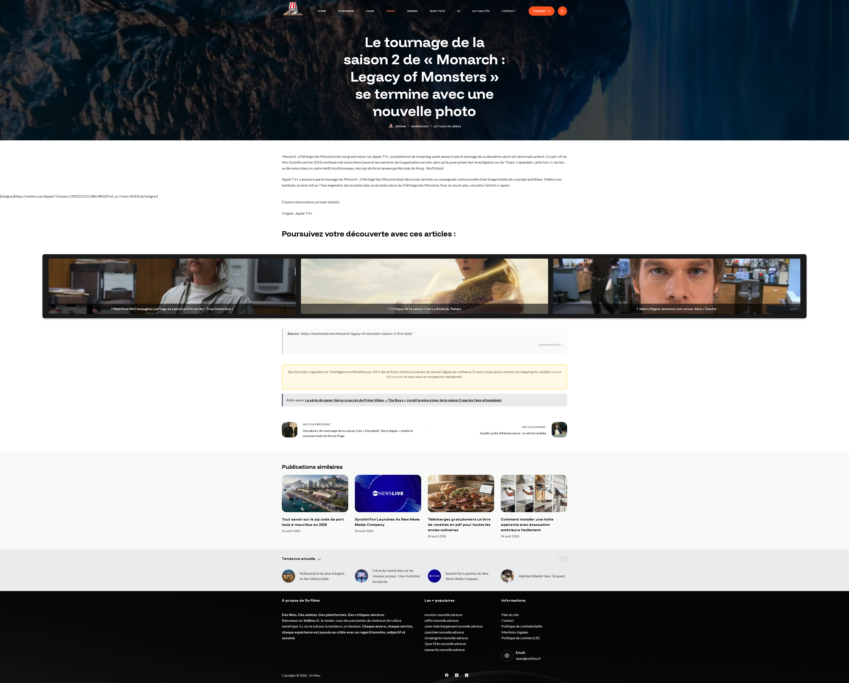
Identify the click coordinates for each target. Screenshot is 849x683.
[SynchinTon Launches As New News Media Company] (388, 493)
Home (322, 11)
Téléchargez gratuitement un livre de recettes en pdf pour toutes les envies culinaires (459, 524)
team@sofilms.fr (528, 658)
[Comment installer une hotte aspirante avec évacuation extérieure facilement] (534, 493)
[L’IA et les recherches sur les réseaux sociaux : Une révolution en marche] (361, 576)
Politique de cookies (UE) (520, 638)
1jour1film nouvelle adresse (445, 643)
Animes (412, 11)
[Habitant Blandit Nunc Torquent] (507, 576)
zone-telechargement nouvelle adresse (453, 626)
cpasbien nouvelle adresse (444, 632)
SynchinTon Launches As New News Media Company (467, 576)
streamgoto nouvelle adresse (446, 638)
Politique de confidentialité (521, 626)
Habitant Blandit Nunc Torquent (541, 576)
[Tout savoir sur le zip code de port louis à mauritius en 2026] (315, 493)
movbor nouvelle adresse (443, 614)
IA (458, 11)
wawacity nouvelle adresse (444, 649)
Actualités (481, 11)
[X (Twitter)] (456, 675)
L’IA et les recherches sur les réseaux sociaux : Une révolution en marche (396, 576)
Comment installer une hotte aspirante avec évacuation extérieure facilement (527, 524)
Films (370, 11)
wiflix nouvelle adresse (441, 620)
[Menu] (562, 11)
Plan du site (510, 614)
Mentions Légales (514, 632)
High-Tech (437, 11)
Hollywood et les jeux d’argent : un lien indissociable (323, 576)
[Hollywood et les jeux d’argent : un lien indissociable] (288, 576)
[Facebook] (446, 675)
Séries (390, 11)
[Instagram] (466, 675)
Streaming (346, 11)
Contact (509, 11)
